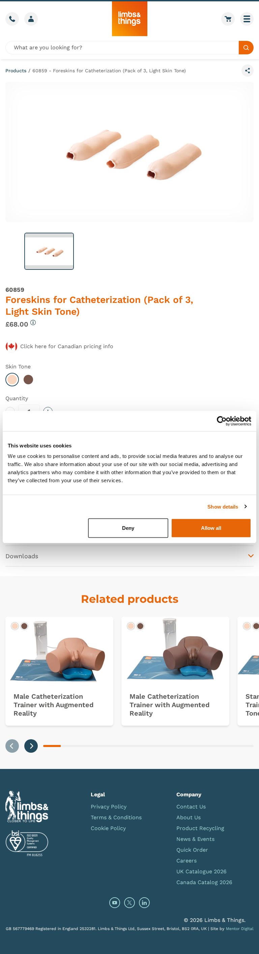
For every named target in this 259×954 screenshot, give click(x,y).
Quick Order (192, 850)
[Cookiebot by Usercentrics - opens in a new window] (221, 421)
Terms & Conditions (116, 817)
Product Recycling (200, 828)
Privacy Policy (108, 806)
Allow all (211, 528)
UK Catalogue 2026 (201, 871)
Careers (186, 860)
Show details (222, 506)
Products (15, 70)
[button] (49, 251)
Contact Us (191, 806)
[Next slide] (31, 746)
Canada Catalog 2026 (204, 882)
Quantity (16, 398)
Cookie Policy (108, 828)
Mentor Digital (240, 928)
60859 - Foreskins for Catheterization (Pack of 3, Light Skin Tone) (109, 70)
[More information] (33, 322)
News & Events (195, 839)
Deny (128, 528)
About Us (188, 817)
